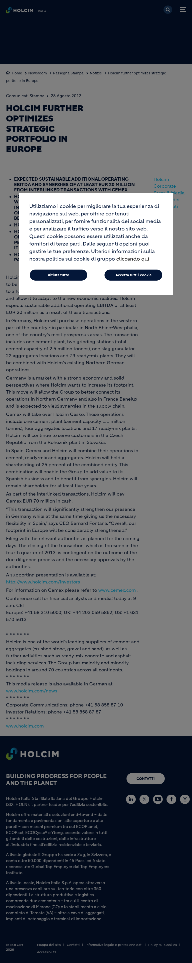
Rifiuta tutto (58, 275)
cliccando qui (132, 259)
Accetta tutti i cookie (134, 275)
